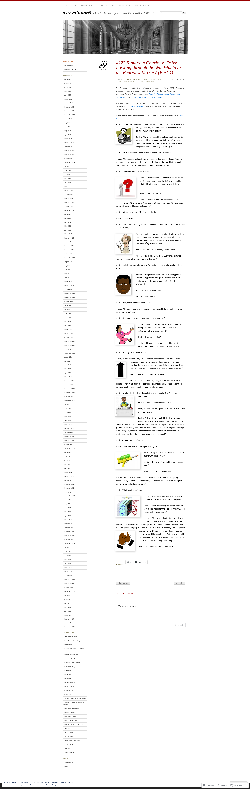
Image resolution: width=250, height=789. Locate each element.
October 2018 (68, 396)
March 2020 (68, 329)
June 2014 (67, 603)
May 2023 (67, 178)
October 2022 (68, 206)
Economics (67, 678)
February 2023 (69, 190)
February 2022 (69, 238)
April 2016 (67, 516)
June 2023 (67, 174)
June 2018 (67, 412)
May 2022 (67, 226)
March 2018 (68, 424)
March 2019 (68, 377)
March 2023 (68, 186)
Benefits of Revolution (71, 655)
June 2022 (67, 222)
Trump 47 (67, 748)
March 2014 (68, 615)
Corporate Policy (69, 667)
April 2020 (67, 325)
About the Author (142, 6)
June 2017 (67, 460)
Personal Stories (122, 81)
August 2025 (68, 79)
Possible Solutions (136, 81)
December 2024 (69, 107)
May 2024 (67, 131)
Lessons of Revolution (71, 708)
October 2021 (68, 254)
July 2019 (67, 361)
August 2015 (68, 547)
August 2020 (68, 309)
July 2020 (67, 313)
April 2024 (67, 135)
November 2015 (69, 535)
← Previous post (123, 583)
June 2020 (67, 317)
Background (68, 644)
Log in (66, 766)
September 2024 (69, 115)
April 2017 (67, 468)
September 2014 (69, 591)
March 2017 (68, 472)
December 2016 (69, 484)
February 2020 (69, 333)
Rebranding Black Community (73, 724)
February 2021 (69, 285)
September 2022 (69, 210)
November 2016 (69, 488)
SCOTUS (67, 728)
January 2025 (68, 103)
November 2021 (69, 250)
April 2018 (67, 420)
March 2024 (68, 138)
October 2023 (68, 158)
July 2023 (67, 170)
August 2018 (68, 404)
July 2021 (67, 266)
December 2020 (69, 293)
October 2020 (68, 301)
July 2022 (67, 218)
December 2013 (69, 627)
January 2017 (68, 480)
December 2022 (69, 198)
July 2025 (67, 83)
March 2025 (68, 99)
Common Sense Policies (72, 662)
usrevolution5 (77, 13)
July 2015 (67, 551)
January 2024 (68, 146)
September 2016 (69, 496)
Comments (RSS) (70, 69)
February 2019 (69, 381)
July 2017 (67, 456)
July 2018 (67, 408)
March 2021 (68, 281)
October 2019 (68, 349)
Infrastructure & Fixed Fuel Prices (75, 698)
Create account (69, 762)
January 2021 (68, 289)
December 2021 (69, 246)
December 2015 (69, 531)
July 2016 (67, 504)
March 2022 (68, 234)
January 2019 (68, 385)
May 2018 (67, 416)
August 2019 (68, 357)
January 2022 (68, 242)
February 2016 (69, 524)
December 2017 (69, 436)
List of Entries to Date (121, 6)
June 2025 (67, 87)
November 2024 (69, 111)
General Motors (69, 690)
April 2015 (67, 563)
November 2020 (69, 297)
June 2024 (67, 127)
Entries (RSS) (68, 65)
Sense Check (68, 732)
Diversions (67, 674)
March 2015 (68, 567)
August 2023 (68, 166)
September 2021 (69, 258)
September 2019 (69, 353)
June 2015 (67, 555)
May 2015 (67, 559)
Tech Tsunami (103, 6)
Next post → (179, 583)
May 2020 (67, 321)
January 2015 (68, 575)
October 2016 (68, 492)
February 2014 (69, 619)
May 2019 (67, 369)
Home (66, 6)
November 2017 (69, 440)
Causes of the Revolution (72, 659)
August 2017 (68, 452)
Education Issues (69, 682)
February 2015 (69, 571)
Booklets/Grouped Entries (83, 6)
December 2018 (69, 389)
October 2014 (68, 587)
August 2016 (68, 500)
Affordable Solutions (70, 637)
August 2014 (68, 595)
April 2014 (67, 611)
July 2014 (67, 599)
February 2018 (69, 428)
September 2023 (69, 162)
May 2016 (67, 512)
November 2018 (69, 393)
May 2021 (67, 273)
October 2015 (68, 539)
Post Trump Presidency (71, 720)
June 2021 (67, 269)
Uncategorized (69, 752)
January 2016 (68, 527)
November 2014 (69, 583)
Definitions (67, 670)
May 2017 (67, 464)
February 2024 (69, 142)
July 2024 (67, 123)
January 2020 (68, 337)
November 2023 (69, 154)
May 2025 (67, 91)
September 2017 (69, 448)
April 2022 (67, 230)
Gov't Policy (68, 694)
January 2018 (68, 432)
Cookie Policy (51, 785)
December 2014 (69, 579)
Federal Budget (69, 686)
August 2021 (68, 262)
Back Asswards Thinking (72, 641)
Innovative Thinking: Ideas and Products (148, 79)
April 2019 (67, 373)
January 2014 (68, 623)
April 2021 (67, 277)
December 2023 (69, 150)
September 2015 (69, 543)
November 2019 (69, 345)
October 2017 (68, 444)
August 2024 (68, 119)
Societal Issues (149, 81)
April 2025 (67, 95)
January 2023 (68, 194)
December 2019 (69, 341)
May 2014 (67, 607)
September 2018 (69, 400)
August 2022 (68, 214)
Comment (179, 625)
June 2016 (67, 508)
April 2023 (67, 182)
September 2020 (69, 305)
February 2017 (69, 476)
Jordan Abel (127, 79)
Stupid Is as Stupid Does (72, 740)
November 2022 (69, 202)
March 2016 (68, 520)
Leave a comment (179, 79)
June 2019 (67, 365)
